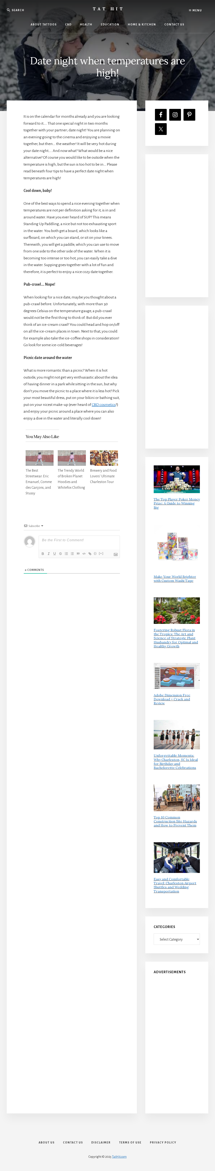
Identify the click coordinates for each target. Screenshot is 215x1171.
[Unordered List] (72, 553)
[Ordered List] (66, 553)
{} (95, 553)
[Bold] (43, 553)
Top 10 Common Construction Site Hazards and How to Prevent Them (175, 821)
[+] (101, 553)
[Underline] (55, 553)
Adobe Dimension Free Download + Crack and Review (172, 699)
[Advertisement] (177, 226)
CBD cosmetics (104, 405)
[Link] (90, 553)
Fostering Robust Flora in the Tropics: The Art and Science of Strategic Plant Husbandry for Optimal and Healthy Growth (176, 638)
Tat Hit (109, 8)
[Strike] (60, 553)
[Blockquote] (78, 553)
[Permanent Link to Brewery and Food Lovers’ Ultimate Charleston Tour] (104, 454)
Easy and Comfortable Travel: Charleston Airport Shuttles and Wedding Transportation (175, 885)
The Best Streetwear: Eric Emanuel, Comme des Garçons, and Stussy (39, 482)
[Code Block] (84, 553)
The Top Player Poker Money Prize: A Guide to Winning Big (177, 503)
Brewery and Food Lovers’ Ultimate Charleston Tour (103, 476)
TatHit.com (119, 1156)
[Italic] (49, 553)
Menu (197, 10)
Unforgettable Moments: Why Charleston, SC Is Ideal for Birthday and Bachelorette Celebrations (176, 761)
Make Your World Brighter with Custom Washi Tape (175, 578)
